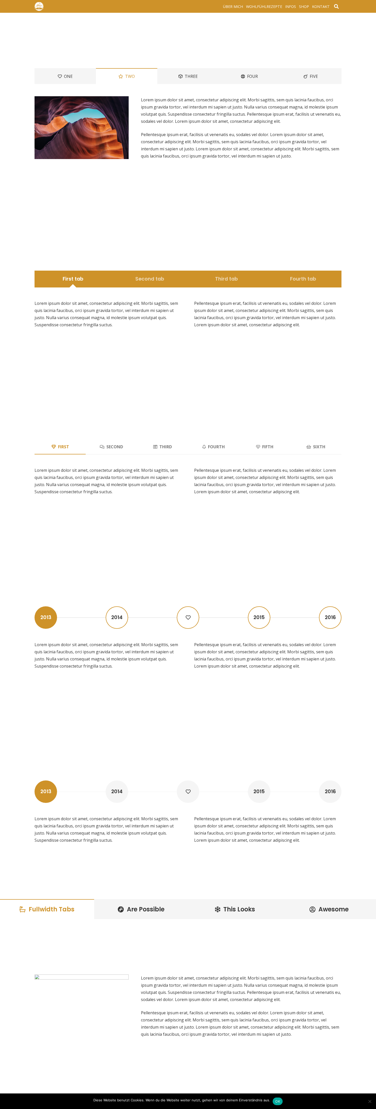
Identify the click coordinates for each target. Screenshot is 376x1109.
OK (277, 1101)
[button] (336, 6)
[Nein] (369, 1101)
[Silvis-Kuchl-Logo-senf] (39, 6)
